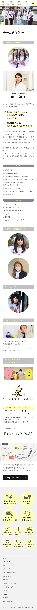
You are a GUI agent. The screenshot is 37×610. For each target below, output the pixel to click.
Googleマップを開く (12, 477)
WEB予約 (19, 4)
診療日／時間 (10, 4)
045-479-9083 (20, 434)
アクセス (26, 4)
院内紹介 (5, 579)
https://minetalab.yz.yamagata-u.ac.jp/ (18, 348)
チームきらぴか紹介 (8, 587)
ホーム (4, 558)
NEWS (5, 594)
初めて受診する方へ (8, 561)
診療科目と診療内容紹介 (10, 572)
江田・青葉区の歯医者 (15, 607)
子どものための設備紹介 (9, 583)
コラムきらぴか (7, 590)
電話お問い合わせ (8, 601)
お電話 (3, 4)
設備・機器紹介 (7, 576)
